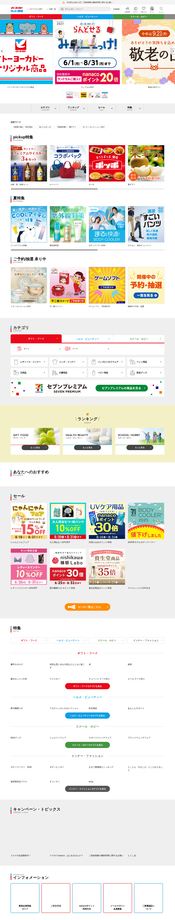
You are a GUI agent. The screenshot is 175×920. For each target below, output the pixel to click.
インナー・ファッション (146, 640)
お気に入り (144, 12)
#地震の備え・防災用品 (23, 127)
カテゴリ (45, 108)
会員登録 (127, 12)
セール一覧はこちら (85, 607)
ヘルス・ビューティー (87, 17)
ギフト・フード (36, 17)
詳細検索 (116, 9)
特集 (129, 108)
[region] (87, 167)
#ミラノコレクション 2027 (94, 127)
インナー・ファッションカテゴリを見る (87, 789)
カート (152, 12)
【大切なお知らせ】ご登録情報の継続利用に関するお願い (89, 2)
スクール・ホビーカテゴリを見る (87, 745)
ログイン (135, 12)
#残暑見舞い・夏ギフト (66, 127)
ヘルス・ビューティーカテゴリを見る (87, 716)
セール (101, 108)
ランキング (73, 108)
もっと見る (35, 447)
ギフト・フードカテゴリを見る (87, 686)
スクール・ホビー (139, 17)
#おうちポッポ (45, 127)
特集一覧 (52, 9)
